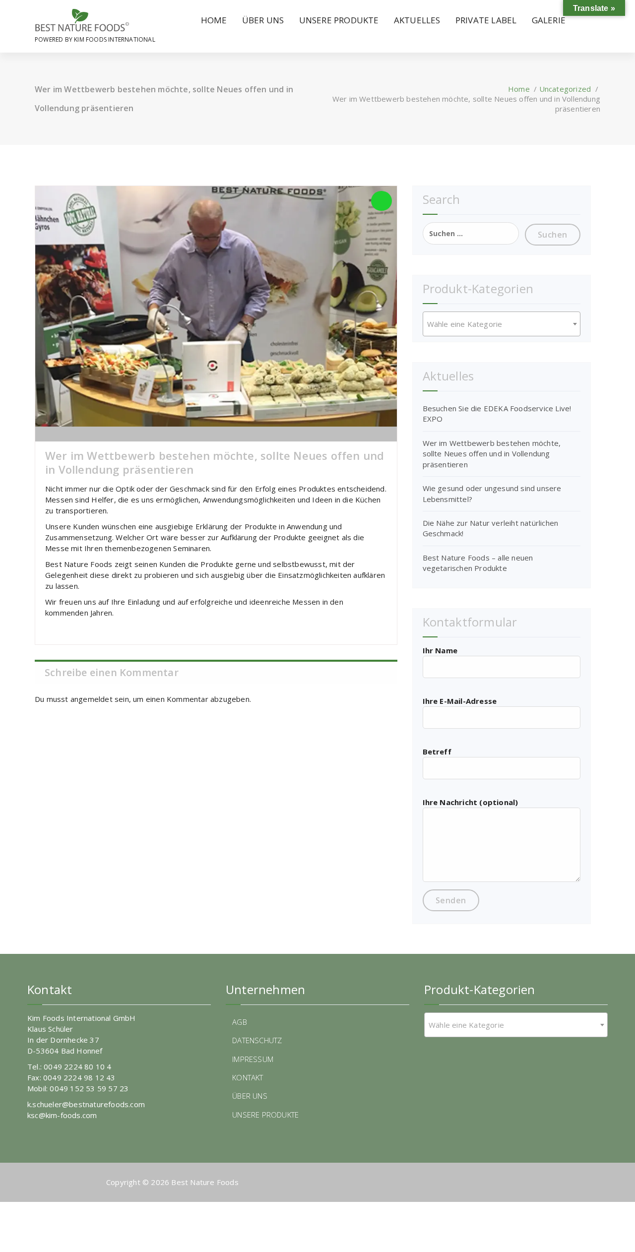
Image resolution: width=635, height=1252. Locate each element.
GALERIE (549, 20)
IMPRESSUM (252, 1059)
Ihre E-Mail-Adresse (460, 701)
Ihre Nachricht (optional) (470, 802)
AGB (239, 1022)
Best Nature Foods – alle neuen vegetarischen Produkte (478, 563)
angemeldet (91, 699)
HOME (214, 20)
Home (519, 89)
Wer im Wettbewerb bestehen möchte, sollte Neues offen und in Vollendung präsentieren (492, 453)
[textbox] (501, 324)
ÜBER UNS (263, 20)
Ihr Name (440, 650)
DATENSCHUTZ (257, 1040)
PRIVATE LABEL (486, 20)
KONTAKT (247, 1077)
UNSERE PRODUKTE (339, 20)
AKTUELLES (417, 20)
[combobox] (501, 324)
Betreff (437, 751)
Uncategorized (565, 89)
